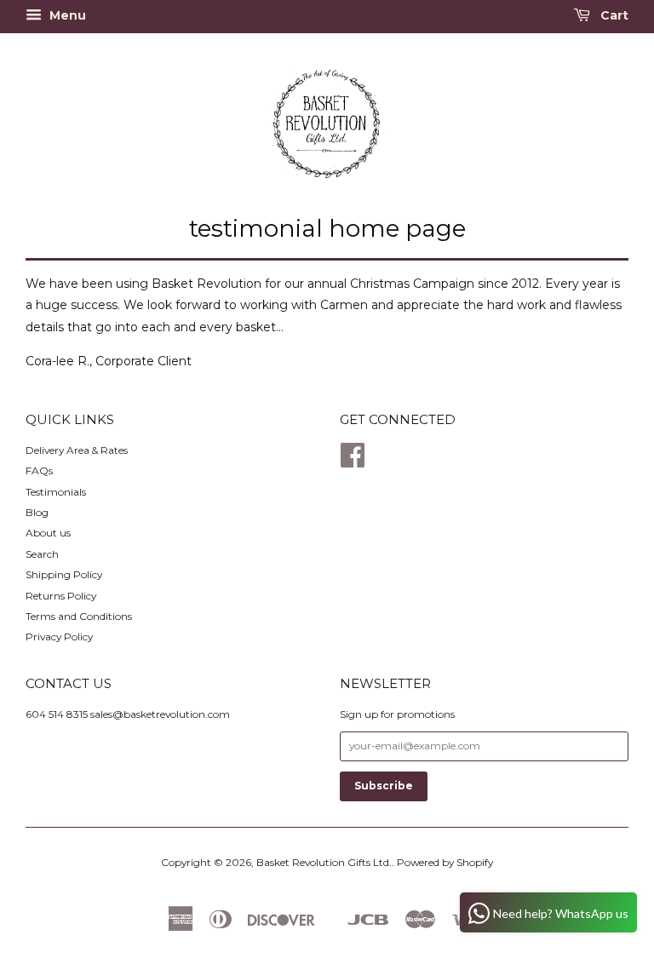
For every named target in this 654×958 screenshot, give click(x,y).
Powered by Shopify (445, 862)
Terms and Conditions (79, 616)
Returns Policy (61, 595)
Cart (612, 15)
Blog (37, 512)
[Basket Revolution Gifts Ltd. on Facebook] (352, 461)
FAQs (39, 470)
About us (48, 532)
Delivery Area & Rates (77, 450)
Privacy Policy (59, 636)
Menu (66, 15)
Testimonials (56, 491)
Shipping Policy (64, 574)
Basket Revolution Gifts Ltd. (324, 862)
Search (42, 554)
